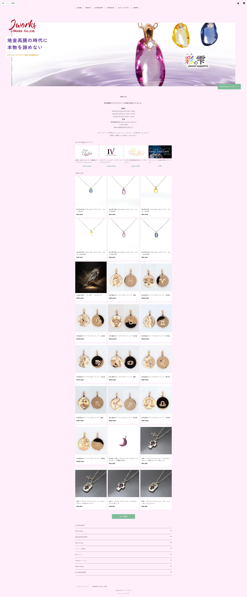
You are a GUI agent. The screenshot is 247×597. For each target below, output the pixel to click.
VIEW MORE (87, 166)
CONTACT (110, 8)
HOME (79, 8)
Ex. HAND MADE (80, 572)
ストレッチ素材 (80, 549)
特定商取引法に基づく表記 (99, 586)
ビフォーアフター (123, 8)
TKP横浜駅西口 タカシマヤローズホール (124, 122)
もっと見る (123, 516)
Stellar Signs (79, 566)
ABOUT (88, 8)
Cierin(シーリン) (80, 560)
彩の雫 (136, 8)
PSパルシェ (79, 555)
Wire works (79, 543)
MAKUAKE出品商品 (81, 537)
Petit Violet (79, 531)
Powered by (121, 593)
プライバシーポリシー (83, 586)
